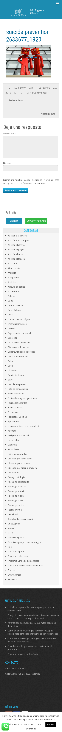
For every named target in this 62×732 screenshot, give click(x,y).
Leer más (31, 728)
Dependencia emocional (19, 333)
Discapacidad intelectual (19, 342)
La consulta (13, 440)
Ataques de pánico (16, 286)
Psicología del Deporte (18, 481)
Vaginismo (12, 579)
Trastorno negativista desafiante (23, 654)
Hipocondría (13, 421)
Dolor (10, 361)
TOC (10, 546)
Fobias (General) (15, 407)
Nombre (7, 163)
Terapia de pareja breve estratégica (24, 542)
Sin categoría (14, 523)
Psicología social (15, 500)
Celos (10, 300)
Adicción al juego (16, 249)
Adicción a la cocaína (17, 235)
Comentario (8, 133)
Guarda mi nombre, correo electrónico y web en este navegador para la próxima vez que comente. (31, 181)
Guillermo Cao (23, 87)
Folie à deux (16, 100)
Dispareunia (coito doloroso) (21, 351)
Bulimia (11, 296)
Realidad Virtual (15, 509)
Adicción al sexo (15, 254)
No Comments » (38, 92)
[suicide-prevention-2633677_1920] (28, 61)
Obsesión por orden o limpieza (22, 467)
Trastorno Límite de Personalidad (23, 560)
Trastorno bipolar (16, 551)
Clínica (11, 314)
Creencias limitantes (17, 323)
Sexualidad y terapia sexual (20, 519)
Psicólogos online (16, 505)
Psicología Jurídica (16, 495)
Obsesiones (13, 472)
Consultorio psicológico (19, 319)
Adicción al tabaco (16, 258)
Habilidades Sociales (17, 416)
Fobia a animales (16, 393)
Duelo (10, 365)
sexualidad (13, 514)
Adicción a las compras (18, 240)
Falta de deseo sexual (18, 389)
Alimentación (14, 268)
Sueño (11, 528)
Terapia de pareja (16, 537)
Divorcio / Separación (18, 356)
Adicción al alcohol (16, 245)
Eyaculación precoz (17, 384)
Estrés (11, 379)
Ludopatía (12, 444)
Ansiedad (12, 282)
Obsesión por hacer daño (20, 458)
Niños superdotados (17, 454)
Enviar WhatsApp (36, 221)
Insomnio (12, 430)
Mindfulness (13, 449)
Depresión (12, 337)
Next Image (48, 114)
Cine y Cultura (14, 310)
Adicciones (13, 263)
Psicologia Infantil (16, 491)
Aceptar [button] (50, 724)
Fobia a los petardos (17, 402)
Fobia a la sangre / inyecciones (22, 398)
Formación (13, 412)
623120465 (20, 668)
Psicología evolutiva (17, 486)
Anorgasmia (13, 277)
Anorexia (12, 272)
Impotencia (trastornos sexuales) (23, 426)
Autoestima (13, 291)
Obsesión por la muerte (19, 463)
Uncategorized (14, 574)
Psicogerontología (16, 477)
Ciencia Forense (15, 305)
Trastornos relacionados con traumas (25, 565)
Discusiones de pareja (18, 347)
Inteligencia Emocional (18, 435)
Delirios (11, 328)
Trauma (11, 570)
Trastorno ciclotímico (18, 556)
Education (12, 370)
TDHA (10, 533)
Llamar (14, 221)
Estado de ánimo (16, 375)
